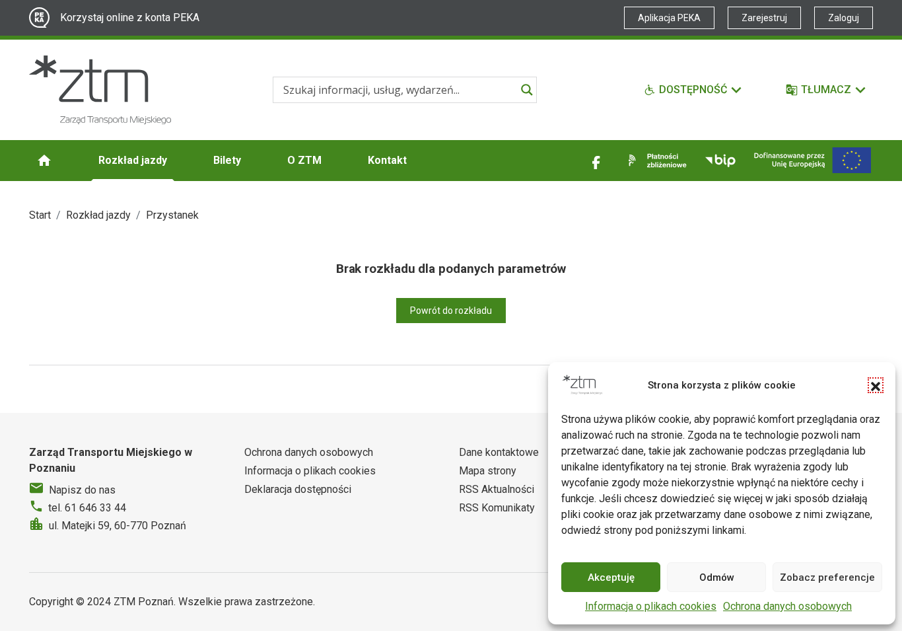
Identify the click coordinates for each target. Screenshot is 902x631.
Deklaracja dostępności (297, 489)
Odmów (716, 577)
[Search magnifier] (527, 90)
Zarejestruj (764, 18)
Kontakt (387, 160)
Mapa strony (487, 470)
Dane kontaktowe (499, 452)
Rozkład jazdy (132, 160)
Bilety (227, 160)
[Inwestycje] (812, 160)
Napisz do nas (82, 490)
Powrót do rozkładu (451, 310)
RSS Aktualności (496, 489)
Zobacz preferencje (827, 577)
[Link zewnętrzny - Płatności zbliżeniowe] (655, 160)
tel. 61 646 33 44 (87, 507)
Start (40, 215)
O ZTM (304, 160)
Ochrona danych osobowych (787, 606)
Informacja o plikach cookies (650, 606)
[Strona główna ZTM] (100, 90)
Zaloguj (843, 18)
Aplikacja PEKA (669, 18)
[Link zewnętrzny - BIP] (720, 160)
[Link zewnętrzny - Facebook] (596, 160)
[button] (875, 385)
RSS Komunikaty (497, 507)
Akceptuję (611, 577)
